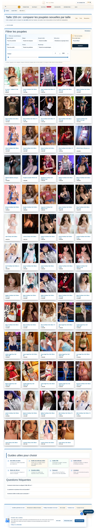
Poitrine (24, 44)
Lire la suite (10, 25)
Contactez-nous (71, 507)
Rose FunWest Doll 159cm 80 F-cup (82, 208)
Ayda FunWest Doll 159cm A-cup (47, 266)
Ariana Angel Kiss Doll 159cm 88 (64, 355)
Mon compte (62, 507)
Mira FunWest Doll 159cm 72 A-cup (48, 325)
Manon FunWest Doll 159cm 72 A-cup (65, 296)
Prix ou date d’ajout (76, 38)
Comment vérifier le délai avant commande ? (18, 493)
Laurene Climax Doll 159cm (30, 442)
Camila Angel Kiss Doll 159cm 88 (28, 384)
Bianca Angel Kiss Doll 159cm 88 (10, 384)
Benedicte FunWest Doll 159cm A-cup (47, 178)
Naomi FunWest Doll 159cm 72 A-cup (83, 90)
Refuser (58, 520)
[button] (81, 2)
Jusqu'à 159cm (14, 10)
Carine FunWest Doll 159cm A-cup (30, 90)
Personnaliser (68, 520)
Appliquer (80, 45)
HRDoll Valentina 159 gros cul (11, 178)
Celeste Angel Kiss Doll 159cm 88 (64, 384)
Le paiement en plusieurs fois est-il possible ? (18, 489)
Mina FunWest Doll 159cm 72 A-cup (29, 325)
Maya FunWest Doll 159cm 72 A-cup (12, 325)
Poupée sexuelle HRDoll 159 (30, 177)
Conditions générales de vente (18, 507)
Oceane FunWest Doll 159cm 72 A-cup (81, 119)
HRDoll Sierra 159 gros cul (82, 148)
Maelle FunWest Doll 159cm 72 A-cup (12, 296)
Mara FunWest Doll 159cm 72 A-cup (82, 296)
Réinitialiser (88, 30)
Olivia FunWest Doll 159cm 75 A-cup (12, 149)
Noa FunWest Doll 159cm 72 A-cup (48, 119)
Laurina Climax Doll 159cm (47, 442)
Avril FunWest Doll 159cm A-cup (12, 266)
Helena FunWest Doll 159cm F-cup (48, 237)
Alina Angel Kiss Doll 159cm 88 (65, 325)
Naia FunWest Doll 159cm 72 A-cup (48, 90)
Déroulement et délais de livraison (34, 507)
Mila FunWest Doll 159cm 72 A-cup (83, 414)
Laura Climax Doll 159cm (11, 442)
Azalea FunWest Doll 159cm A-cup (65, 266)
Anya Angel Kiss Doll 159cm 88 (48, 355)
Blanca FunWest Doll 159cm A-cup (83, 178)
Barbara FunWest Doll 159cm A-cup (81, 266)
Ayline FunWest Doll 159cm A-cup (12, 414)
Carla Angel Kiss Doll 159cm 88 (48, 384)
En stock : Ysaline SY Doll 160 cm (11, 90)
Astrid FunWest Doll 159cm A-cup (65, 237)
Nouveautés (57, 7)
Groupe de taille (41, 38)
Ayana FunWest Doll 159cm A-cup (30, 266)
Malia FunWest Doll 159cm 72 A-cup (47, 296)
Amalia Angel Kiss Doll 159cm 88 (81, 325)
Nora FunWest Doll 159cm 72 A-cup (65, 119)
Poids (8, 44)
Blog (76, 7)
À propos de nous (80, 507)
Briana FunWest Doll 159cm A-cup (12, 208)
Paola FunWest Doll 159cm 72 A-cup (29, 149)
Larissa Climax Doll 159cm (29, 236)
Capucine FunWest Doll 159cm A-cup (46, 208)
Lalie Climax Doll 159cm (11, 236)
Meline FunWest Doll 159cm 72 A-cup (48, 414)
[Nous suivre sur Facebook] (81, 513)
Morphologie (40, 44)
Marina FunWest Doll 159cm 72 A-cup (30, 414)
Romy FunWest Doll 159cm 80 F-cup (65, 208)
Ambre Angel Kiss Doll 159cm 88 (10, 355)
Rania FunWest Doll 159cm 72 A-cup (47, 149)
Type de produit (10, 38)
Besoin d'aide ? (89, 511)
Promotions (26, 7)
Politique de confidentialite (16, 524)
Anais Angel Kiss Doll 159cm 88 (30, 355)
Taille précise (56, 38)
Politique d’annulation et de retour (51, 507)
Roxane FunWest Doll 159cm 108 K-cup (83, 384)
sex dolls (26, 20)
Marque (23, 38)
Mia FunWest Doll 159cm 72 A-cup (65, 414)
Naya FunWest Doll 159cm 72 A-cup (11, 119)
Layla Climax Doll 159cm (65, 442)
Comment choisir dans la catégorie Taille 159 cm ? (19, 485)
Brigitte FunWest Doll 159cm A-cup (30, 208)
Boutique (34, 7)
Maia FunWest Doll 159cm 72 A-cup (29, 296)
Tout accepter (79, 520)
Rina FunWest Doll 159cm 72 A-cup (66, 149)
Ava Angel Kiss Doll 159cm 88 (83, 355)
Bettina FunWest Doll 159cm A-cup (66, 178)
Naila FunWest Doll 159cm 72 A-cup (65, 90)
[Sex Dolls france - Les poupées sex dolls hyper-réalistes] (48, 3)
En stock (43, 7)
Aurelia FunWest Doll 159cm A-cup (83, 237)
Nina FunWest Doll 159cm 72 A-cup (30, 119)
